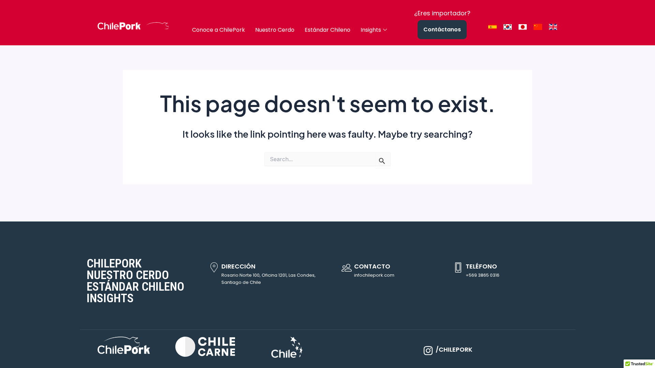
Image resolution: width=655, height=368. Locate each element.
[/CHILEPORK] (428, 351)
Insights (371, 30)
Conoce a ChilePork (218, 30)
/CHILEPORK (454, 349)
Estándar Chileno (327, 30)
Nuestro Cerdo (274, 30)
